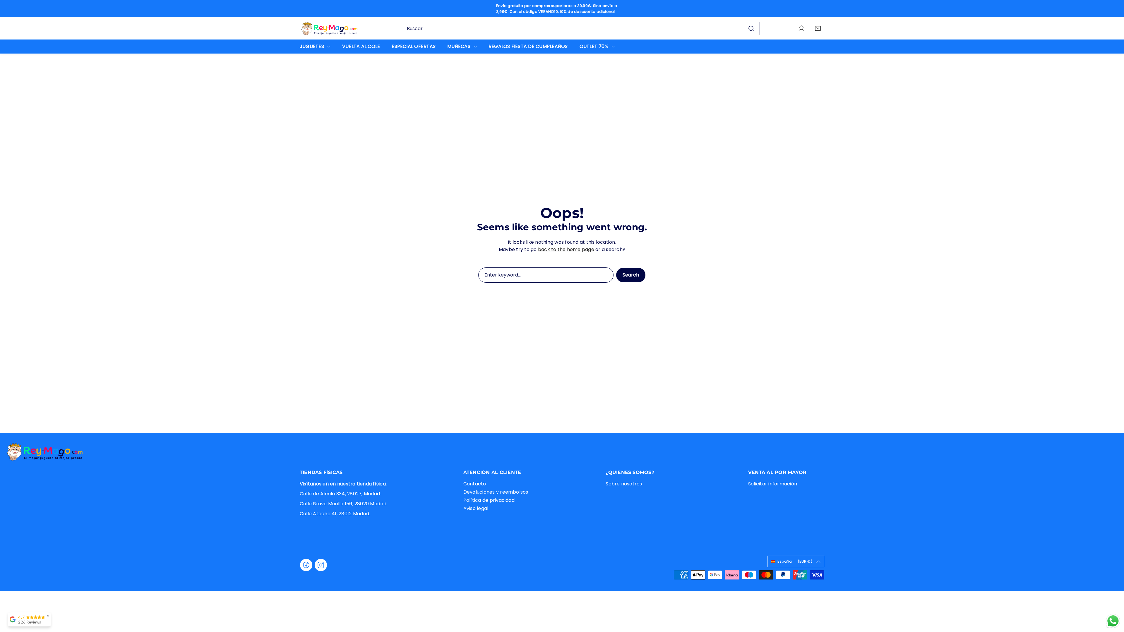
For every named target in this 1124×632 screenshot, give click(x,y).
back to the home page (566, 249)
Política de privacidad (489, 500)
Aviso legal (476, 508)
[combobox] (581, 28)
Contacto (474, 483)
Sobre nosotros (624, 483)
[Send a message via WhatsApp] (1113, 621)
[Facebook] (306, 565)
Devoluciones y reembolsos (495, 492)
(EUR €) (794, 561)
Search (631, 275)
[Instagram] (320, 565)
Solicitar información (772, 483)
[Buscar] (751, 28)
